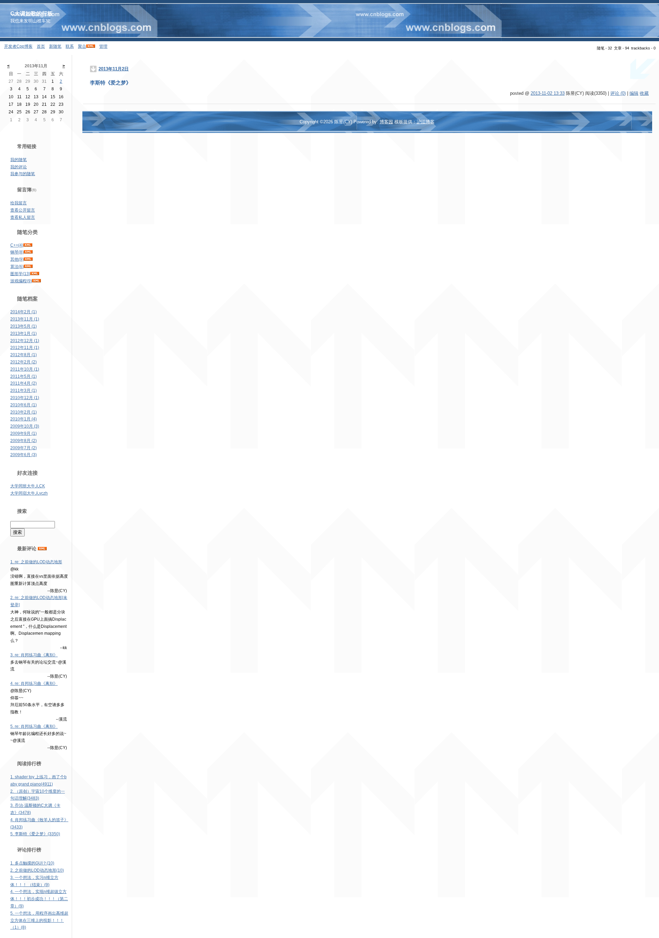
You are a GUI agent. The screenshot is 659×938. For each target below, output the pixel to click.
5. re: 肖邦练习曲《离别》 (34, 726)
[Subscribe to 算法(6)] (28, 266)
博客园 (386, 121)
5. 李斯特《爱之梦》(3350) (35, 834)
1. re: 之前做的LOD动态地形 (36, 562)
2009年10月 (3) (24, 426)
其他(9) (17, 259)
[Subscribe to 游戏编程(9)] (36, 281)
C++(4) (16, 245)
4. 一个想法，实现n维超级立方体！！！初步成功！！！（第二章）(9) (39, 898)
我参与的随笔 (22, 173)
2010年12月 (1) (24, 397)
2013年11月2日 (114, 68)
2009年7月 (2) (23, 447)
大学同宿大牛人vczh (29, 493)
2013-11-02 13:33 (548, 93)
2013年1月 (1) (23, 333)
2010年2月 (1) (23, 412)
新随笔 (55, 46)
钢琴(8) (17, 252)
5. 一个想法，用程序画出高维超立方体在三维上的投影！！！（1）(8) (39, 920)
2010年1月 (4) (23, 419)
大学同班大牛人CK (27, 486)
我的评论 (18, 167)
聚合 (82, 46)
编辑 (633, 93)
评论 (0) (618, 93)
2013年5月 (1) (23, 326)
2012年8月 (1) (23, 354)
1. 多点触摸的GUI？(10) (32, 863)
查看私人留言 (22, 217)
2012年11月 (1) (24, 347)
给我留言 (18, 203)
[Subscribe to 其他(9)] (28, 259)
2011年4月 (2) (23, 383)
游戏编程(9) (21, 281)
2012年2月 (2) (23, 362)
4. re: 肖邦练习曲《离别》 (34, 683)
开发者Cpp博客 (18, 46)
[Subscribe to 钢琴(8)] (28, 252)
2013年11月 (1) (24, 319)
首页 (41, 46)
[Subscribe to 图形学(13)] (34, 273)
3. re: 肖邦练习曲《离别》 (34, 655)
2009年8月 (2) (23, 440)
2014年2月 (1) (23, 311)
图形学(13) (20, 273)
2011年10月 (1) (24, 369)
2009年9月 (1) (23, 433)
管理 (103, 46)
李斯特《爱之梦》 (110, 83)
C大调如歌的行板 (31, 13)
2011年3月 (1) (23, 390)
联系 (70, 46)
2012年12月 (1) (24, 340)
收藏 (644, 93)
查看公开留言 (22, 210)
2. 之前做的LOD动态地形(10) (37, 870)
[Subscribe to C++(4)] (27, 245)
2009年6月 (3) (23, 454)
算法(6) (17, 266)
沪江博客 (426, 121)
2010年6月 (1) (23, 405)
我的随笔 (18, 159)
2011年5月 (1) (23, 376)
